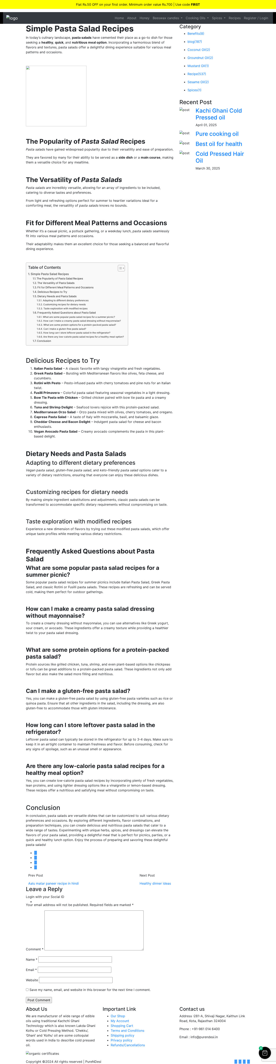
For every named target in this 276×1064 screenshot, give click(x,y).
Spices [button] (217, 18)
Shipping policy (122, 1035)
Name (31, 959)
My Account (120, 1021)
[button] (265, 1053)
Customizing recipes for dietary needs (64, 304)
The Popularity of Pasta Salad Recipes (60, 278)
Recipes (235, 18)
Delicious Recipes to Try (52, 291)
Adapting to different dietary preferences (65, 300)
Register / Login (256, 18)
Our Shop (118, 1016)
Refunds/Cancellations (128, 1045)
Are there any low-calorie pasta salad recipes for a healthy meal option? (83, 336)
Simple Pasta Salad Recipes (50, 274)
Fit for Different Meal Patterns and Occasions (65, 287)
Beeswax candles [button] (166, 18)
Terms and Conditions (127, 1030)
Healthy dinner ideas (155, 883)
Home (119, 18)
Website (32, 980)
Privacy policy (121, 1040)
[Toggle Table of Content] (119, 268)
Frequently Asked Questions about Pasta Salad (66, 312)
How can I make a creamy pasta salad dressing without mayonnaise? (82, 320)
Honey (145, 18)
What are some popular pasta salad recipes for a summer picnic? (79, 317)
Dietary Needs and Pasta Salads (57, 296)
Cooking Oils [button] (196, 18)
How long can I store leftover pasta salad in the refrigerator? (76, 332)
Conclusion (44, 340)
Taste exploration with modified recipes (65, 308)
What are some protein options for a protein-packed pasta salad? (79, 324)
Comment (34, 949)
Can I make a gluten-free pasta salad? (64, 328)
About (131, 18)
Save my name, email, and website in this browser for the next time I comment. (90, 990)
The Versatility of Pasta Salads (56, 283)
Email (31, 970)
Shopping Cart (122, 1026)
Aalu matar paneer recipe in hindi (53, 883)
